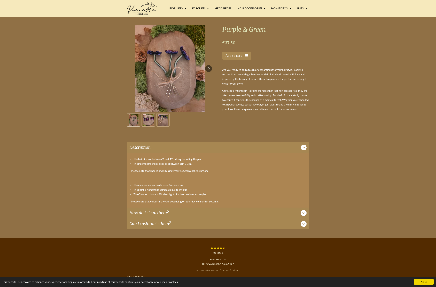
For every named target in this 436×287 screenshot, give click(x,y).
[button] (133, 120)
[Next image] (208, 68)
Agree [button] (424, 282)
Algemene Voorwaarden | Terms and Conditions (218, 270)
